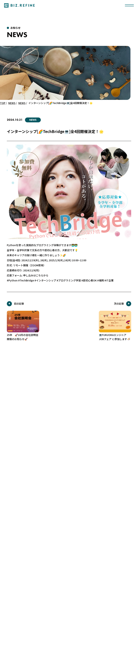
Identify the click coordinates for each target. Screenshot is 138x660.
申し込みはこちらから (35, 275)
